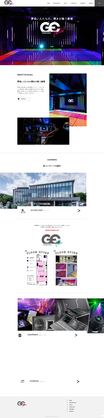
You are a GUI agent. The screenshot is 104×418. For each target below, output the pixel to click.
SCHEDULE (91, 3)
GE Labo (65, 3)
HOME (48, 3)
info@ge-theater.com (52, 230)
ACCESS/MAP (74, 3)
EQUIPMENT (82, 3)
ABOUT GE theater (56, 3)
